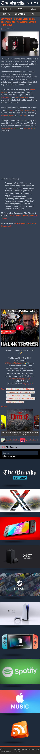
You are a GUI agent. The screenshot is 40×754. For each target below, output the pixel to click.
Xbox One (22, 115)
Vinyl (12, 215)
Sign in (37, 749)
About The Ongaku (19, 749)
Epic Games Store (27, 110)
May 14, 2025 (28, 383)
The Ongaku (11, 447)
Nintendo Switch (7, 115)
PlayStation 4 (12, 392)
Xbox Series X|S (21, 97)
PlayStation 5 (6, 97)
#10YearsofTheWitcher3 (15, 363)
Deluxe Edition (21, 215)
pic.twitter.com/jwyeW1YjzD (20, 378)
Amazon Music (30, 128)
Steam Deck (12, 402)
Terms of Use (30, 749)
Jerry (3, 29)
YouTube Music (7, 128)
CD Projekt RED (13, 398)
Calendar (17, 751)
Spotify (16, 128)
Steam (10, 110)
